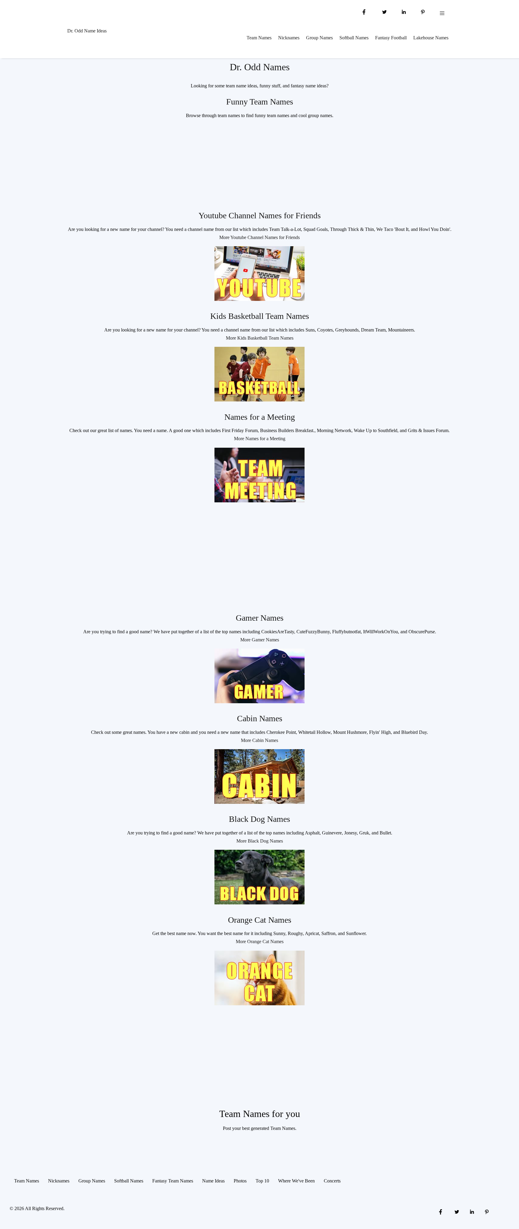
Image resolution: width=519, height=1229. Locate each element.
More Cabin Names (259, 740)
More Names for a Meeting (259, 438)
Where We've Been (296, 1180)
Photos (240, 1180)
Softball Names (354, 37)
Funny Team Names (259, 101)
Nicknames (288, 37)
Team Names (259, 37)
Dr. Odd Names (260, 67)
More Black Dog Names (259, 840)
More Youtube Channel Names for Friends (259, 237)
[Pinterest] (422, 11)
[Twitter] (384, 11)
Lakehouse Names (430, 37)
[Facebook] (364, 11)
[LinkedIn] (403, 11)
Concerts (332, 1180)
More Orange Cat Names (260, 941)
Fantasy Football (391, 37)
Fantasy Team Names (172, 1180)
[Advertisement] (259, 166)
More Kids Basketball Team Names (259, 338)
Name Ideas (213, 1180)
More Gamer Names (259, 639)
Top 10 (262, 1180)
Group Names (319, 37)
